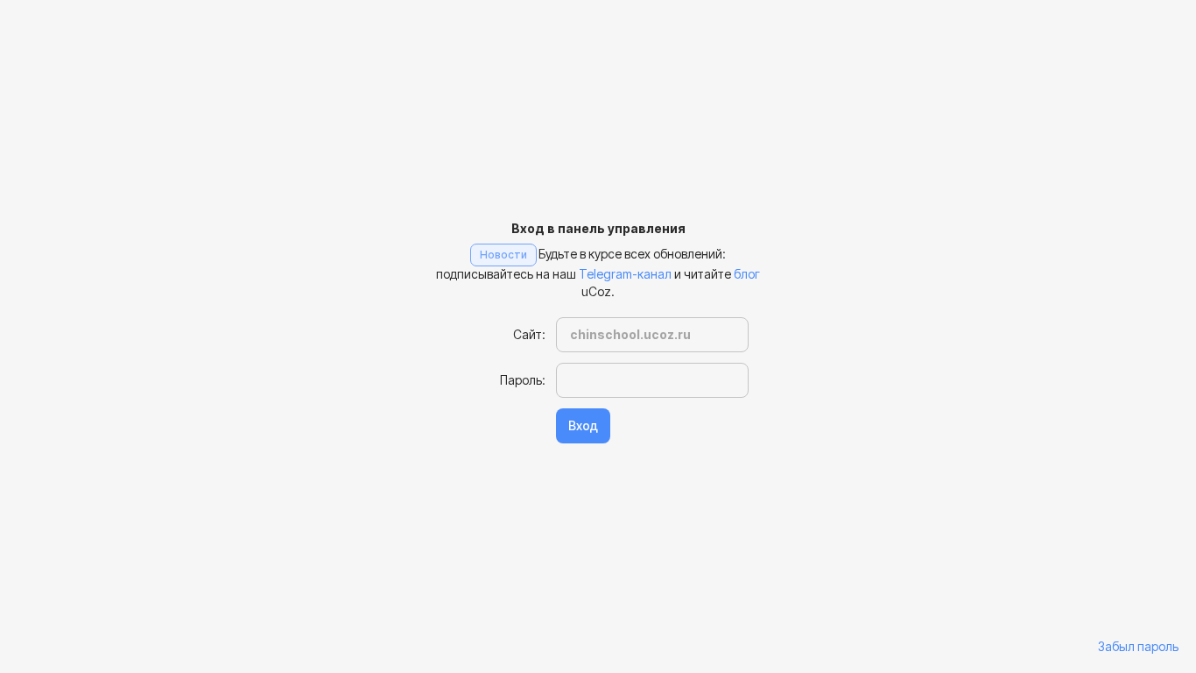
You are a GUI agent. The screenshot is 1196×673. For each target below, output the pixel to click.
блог (747, 273)
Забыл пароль (1138, 646)
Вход (583, 425)
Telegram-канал (625, 273)
